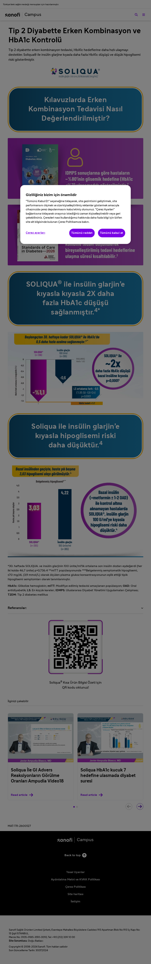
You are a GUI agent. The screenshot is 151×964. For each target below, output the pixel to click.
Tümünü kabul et (111, 233)
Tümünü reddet (82, 233)
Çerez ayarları (35, 233)
